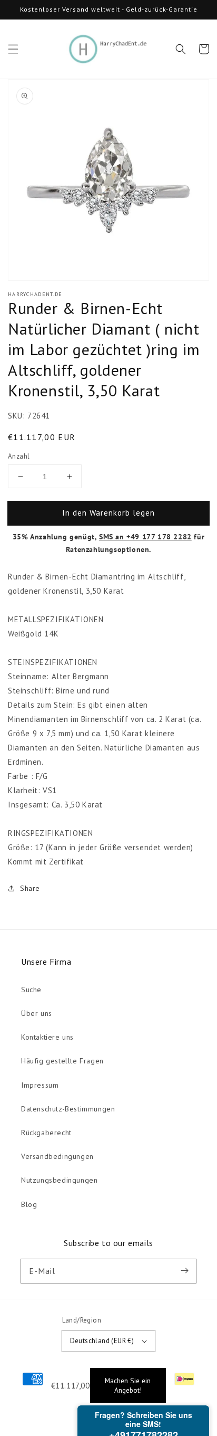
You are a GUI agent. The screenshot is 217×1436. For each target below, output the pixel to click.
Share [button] (30, 888)
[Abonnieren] (184, 1270)
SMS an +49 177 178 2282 (145, 536)
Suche (31, 989)
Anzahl (18, 456)
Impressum (39, 1085)
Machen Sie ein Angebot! (128, 1385)
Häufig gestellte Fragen (62, 1061)
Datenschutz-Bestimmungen (68, 1109)
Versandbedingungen (57, 1156)
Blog (29, 1204)
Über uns (36, 1013)
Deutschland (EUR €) (102, 1340)
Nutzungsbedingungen (59, 1180)
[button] (13, 49)
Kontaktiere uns (47, 1037)
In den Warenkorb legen (108, 513)
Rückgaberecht (46, 1132)
